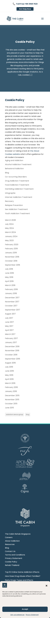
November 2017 (12, 301)
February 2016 (11, 387)
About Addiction (12, 541)
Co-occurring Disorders (16, 176)
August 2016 (10, 362)
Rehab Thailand (12, 565)
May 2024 (9, 228)
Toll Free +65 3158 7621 (27, 4)
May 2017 (9, 326)
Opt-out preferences (17, 615)
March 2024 (10, 232)
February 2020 (11, 244)
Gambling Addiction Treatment (19, 189)
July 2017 (9, 318)
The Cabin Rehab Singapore (17, 534)
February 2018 (11, 289)
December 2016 (12, 346)
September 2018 (12, 265)
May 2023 (9, 240)
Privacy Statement (32, 615)
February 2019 (11, 248)
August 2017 (10, 313)
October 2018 (11, 261)
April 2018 (9, 281)
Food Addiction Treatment (17, 185)
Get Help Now (25, 9)
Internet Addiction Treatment (18, 197)
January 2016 (11, 391)
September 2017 (12, 309)
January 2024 (11, 236)
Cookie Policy (11, 562)
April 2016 (9, 379)
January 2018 (11, 293)
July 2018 (9, 269)
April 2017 (9, 330)
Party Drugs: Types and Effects (19, 580)
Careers (8, 538)
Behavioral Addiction (14, 168)
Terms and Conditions (15, 555)
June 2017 (9, 322)
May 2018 (9, 277)
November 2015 (12, 399)
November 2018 (12, 256)
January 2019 (11, 252)
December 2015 (12, 395)
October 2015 (11, 403)
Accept (25, 609)
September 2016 (12, 358)
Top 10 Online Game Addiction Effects (22, 572)
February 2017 (11, 338)
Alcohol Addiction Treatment (18, 164)
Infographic (10, 193)
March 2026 (10, 220)
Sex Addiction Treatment (16, 209)
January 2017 (11, 342)
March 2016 (10, 383)
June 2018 (9, 273)
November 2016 (12, 350)
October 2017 (11, 305)
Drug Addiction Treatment (17, 180)
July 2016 (9, 367)
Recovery (9, 201)
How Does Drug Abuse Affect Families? (22, 576)
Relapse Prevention (14, 205)
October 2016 (11, 354)
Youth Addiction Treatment (17, 213)
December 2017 (12, 297)
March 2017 (10, 334)
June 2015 (9, 407)
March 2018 (10, 285)
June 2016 (9, 371)
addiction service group (14, 414)
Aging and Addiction (14, 160)
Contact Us (10, 552)
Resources (10, 545)
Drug (27, 414)
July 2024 (9, 224)
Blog (7, 172)
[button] (46, 586)
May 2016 (9, 375)
